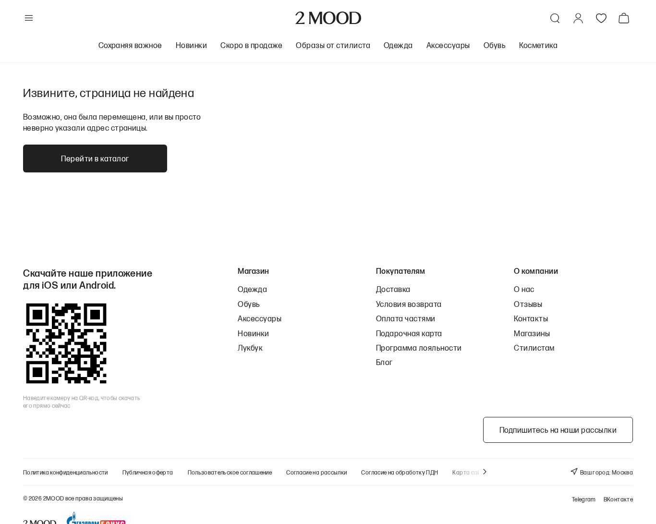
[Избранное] (601, 18)
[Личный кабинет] (578, 18)
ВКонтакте (618, 499)
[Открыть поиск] (555, 18)
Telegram (584, 499)
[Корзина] (626, 18)
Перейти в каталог (95, 158)
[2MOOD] (328, 18)
